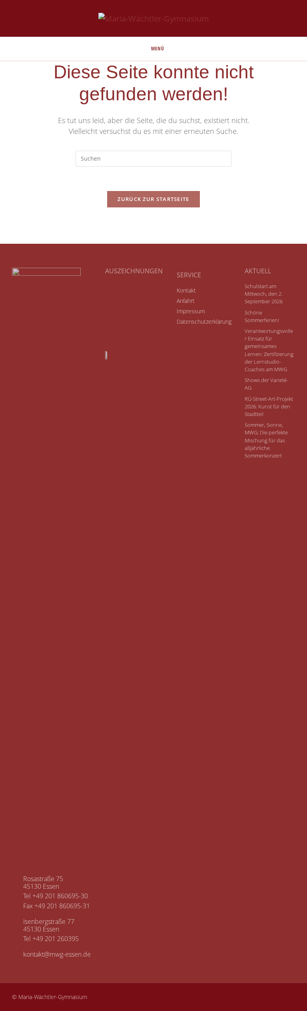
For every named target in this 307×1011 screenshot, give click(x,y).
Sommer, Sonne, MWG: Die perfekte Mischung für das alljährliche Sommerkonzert (266, 440)
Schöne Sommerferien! (262, 316)
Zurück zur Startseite (153, 199)
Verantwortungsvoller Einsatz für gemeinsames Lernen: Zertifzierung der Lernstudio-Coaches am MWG (269, 350)
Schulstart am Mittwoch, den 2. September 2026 (264, 294)
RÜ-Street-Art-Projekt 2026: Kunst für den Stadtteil (269, 406)
